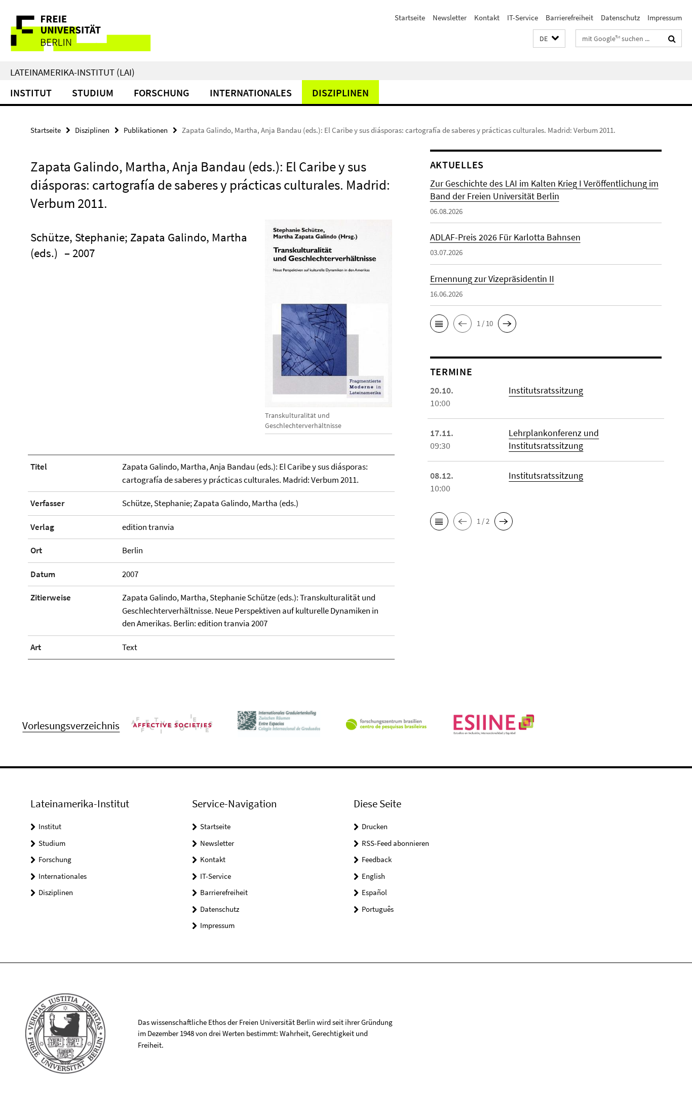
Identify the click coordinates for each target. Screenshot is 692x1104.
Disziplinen (340, 92)
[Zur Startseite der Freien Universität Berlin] (85, 30)
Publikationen (146, 130)
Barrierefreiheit (569, 17)
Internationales (251, 92)
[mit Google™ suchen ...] (672, 38)
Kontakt (486, 17)
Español (374, 892)
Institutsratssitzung (546, 390)
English (373, 876)
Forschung (161, 92)
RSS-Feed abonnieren (395, 843)
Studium (92, 92)
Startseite (410, 17)
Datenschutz (620, 17)
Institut (31, 92)
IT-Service (522, 17)
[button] (549, 38)
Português (378, 909)
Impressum (664, 17)
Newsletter (450, 17)
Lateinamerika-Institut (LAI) (72, 72)
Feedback (377, 859)
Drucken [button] (375, 826)
